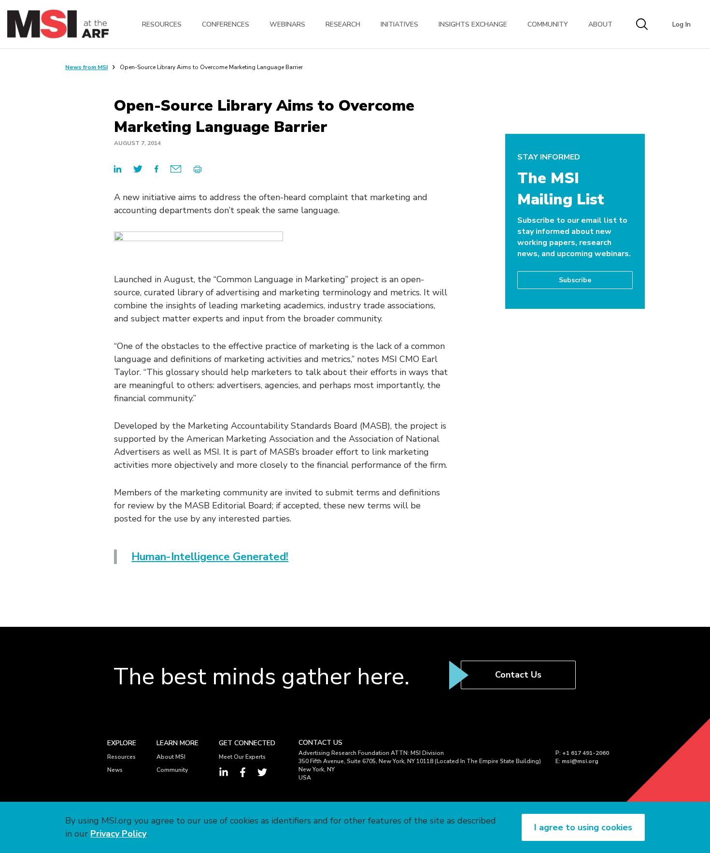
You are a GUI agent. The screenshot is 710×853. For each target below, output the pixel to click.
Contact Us (518, 674)
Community (547, 24)
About (600, 24)
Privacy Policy (118, 833)
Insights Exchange (473, 24)
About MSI (170, 757)
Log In (681, 24)
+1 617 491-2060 (585, 753)
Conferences (225, 24)
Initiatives (399, 24)
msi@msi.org (580, 761)
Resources (162, 24)
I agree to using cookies (583, 827)
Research (343, 24)
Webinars (287, 24)
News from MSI (86, 67)
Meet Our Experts (242, 757)
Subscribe (575, 280)
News (115, 770)
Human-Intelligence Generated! (209, 556)
